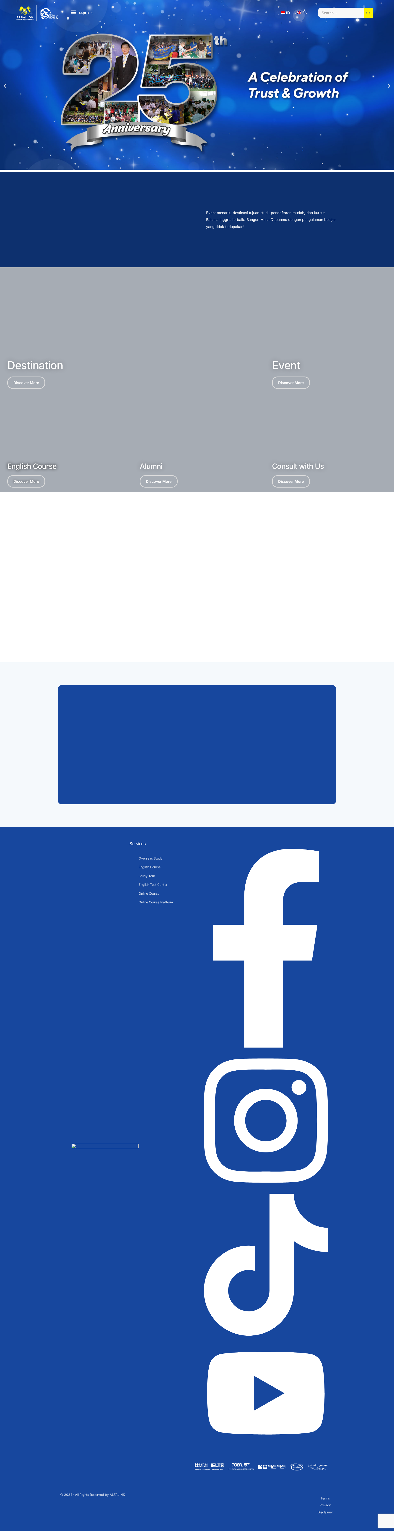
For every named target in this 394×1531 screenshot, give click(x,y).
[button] (5, 86)
